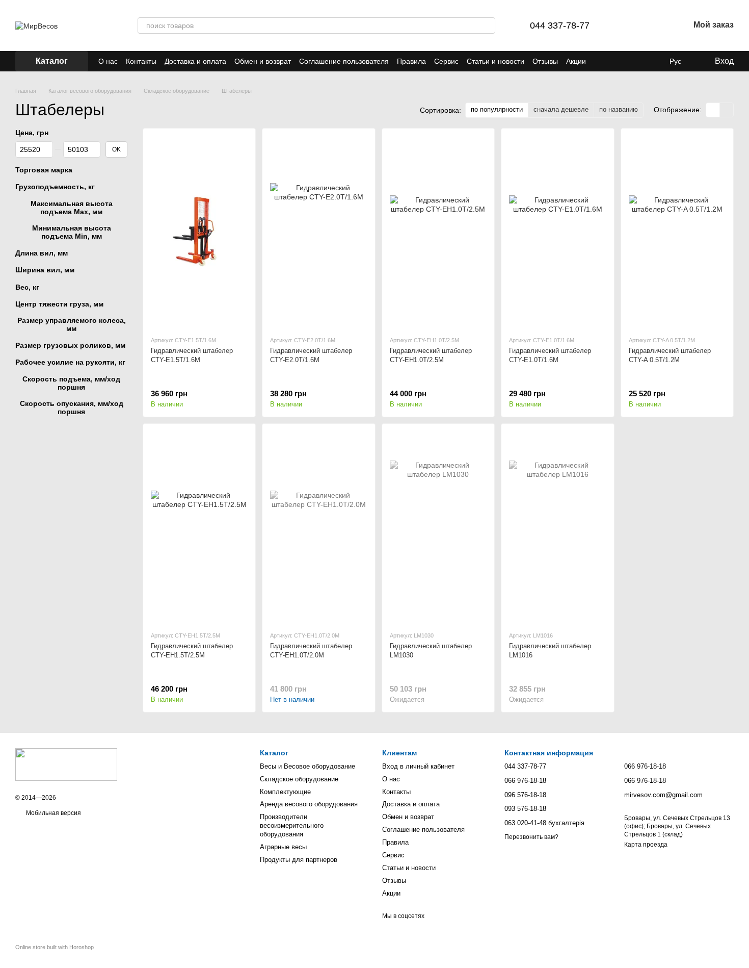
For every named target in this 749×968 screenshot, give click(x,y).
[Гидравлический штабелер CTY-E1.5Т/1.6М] (199, 231)
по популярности (497, 109)
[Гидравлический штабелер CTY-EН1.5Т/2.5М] (199, 527)
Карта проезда (645, 844)
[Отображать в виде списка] (726, 110)
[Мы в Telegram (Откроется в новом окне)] (612, 61)
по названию (618, 109)
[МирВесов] (66, 764)
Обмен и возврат (262, 61)
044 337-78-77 (560, 25)
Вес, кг (27, 287)
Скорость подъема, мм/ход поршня (71, 382)
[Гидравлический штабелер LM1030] (438, 527)
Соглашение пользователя (344, 61)
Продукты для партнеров (298, 859)
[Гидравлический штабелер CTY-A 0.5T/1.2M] (677, 231)
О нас (108, 61)
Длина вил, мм (41, 253)
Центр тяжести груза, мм (59, 303)
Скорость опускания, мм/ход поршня (71, 407)
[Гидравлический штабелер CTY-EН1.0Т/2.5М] (438, 231)
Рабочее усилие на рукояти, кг (70, 362)
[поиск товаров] (487, 25)
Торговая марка (43, 170)
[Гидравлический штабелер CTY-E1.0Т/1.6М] (557, 231)
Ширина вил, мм (44, 270)
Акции (576, 61)
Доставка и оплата (195, 61)
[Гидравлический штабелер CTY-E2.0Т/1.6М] (318, 231)
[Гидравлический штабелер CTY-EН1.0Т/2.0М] (318, 527)
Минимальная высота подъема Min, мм (71, 232)
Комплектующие (285, 792)
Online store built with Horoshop (54, 947)
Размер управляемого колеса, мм (71, 324)
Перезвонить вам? (531, 836)
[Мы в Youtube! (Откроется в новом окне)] (637, 61)
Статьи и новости (495, 61)
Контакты (141, 61)
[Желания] (655, 25)
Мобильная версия (52, 813)
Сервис (446, 61)
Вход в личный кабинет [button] (418, 766)
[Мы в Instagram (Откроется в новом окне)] (649, 61)
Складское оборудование (299, 779)
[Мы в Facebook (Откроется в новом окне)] (625, 61)
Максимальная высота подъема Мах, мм (72, 207)
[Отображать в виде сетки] (713, 110)
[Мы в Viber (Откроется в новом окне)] (600, 61)
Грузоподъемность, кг (55, 187)
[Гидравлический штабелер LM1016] (557, 527)
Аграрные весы (283, 847)
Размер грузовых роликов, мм (70, 345)
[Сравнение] (628, 25)
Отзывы (545, 61)
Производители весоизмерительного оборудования (292, 825)
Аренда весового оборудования (309, 804)
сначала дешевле (560, 109)
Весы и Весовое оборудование (307, 766)
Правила (411, 61)
